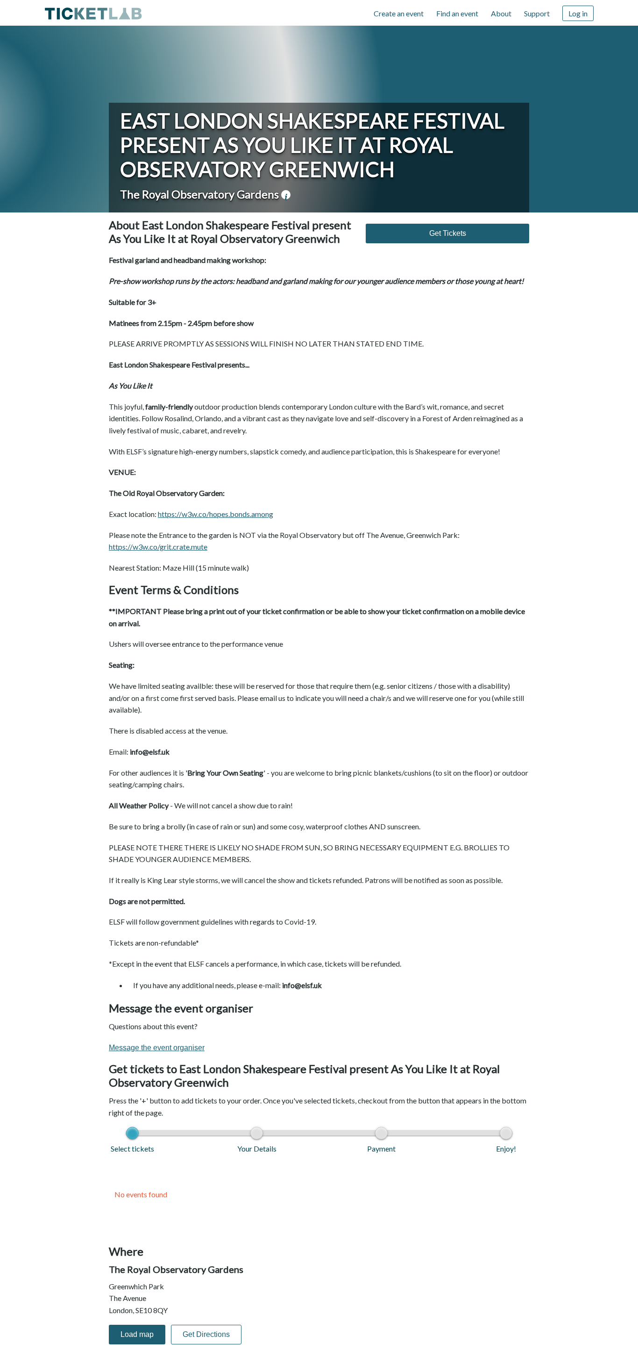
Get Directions (206, 1334)
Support (537, 13)
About (501, 13)
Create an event (399, 13)
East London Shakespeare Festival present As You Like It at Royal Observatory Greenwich (312, 144)
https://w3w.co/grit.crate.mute (158, 546)
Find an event (457, 13)
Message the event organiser (157, 1048)
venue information (286, 194)
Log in (578, 13)
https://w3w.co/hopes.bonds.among (215, 513)
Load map (137, 1334)
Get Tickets (447, 233)
